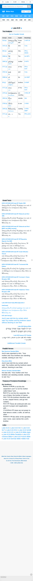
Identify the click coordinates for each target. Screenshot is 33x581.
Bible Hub (25, 439)
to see (16, 323)
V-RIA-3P (27, 93)
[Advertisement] (16, 159)
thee (20, 323)
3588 (3, 56)
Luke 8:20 (5, 428)
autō (9, 53)
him (14, 318)
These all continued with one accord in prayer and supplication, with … (16, 406)
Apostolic (21, 302)
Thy (6, 320)
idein (9, 106)
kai (9, 74)
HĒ (9, 58)
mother (11, 320)
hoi (9, 79)
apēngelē (10, 43)
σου (23, 308)
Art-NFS (26, 56)
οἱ (29, 308)
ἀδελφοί (5, 310)
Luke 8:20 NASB (25, 430)
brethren (23, 320)
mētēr (10, 64)
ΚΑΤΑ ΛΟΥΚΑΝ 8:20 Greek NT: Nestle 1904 (14, 203)
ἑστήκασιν (16, 310)
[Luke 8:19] (2, 264)
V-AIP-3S (27, 40)
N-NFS (26, 61)
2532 (3, 72)
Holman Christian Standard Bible (11, 370)
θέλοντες (5, 313)
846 (3, 51)
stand (29, 320)
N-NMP (26, 82)
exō (9, 100)
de (9, 48)
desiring (10, 323)
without (4, 323)
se (8, 116)
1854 (3, 98)
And (3, 318)
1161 (3, 45)
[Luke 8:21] (30, 264)
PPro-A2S (27, 114)
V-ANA (26, 103)
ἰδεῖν (25, 310)
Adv (25, 98)
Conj (25, 45)
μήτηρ (20, 308)
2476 (3, 93)
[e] (5, 40)
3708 (3, 103)
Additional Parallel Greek (16, 343)
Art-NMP (27, 77)
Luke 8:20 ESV (11, 430)
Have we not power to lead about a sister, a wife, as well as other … (16, 412)
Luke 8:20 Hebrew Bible (24, 326)
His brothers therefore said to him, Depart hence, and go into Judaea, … (16, 399)
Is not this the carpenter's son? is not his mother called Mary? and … (15, 389)
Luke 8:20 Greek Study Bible (10, 302)
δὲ (11, 308)
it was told (9, 318)
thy (18, 320)
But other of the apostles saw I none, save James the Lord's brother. (17, 419)
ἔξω (21, 310)
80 (3, 82)
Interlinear (5, 305)
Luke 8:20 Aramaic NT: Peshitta (22, 335)
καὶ (27, 308)
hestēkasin (11, 95)
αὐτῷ (14, 308)
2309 (3, 108)
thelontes (11, 111)
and (15, 320)
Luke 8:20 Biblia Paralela (12, 434)
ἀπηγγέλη (6, 308)
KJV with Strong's (7, 315)
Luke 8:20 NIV (16, 428)
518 (3, 40)
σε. (10, 313)
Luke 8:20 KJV (8, 432)
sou (9, 69)
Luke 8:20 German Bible (12, 439)
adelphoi (10, 85)
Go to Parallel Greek (16, 34)
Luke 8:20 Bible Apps (23, 432)
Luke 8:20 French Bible (21, 436)
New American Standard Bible (10, 351)
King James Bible (7, 361)
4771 (3, 66)
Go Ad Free (3, 577)
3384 (3, 61)
